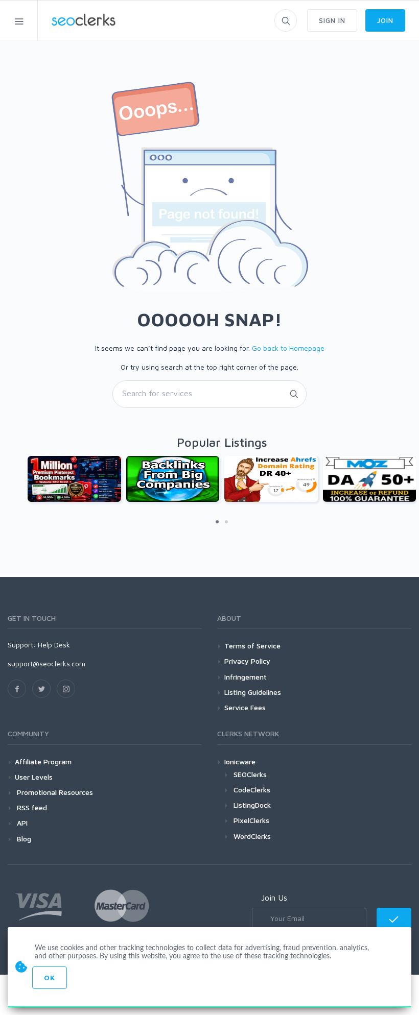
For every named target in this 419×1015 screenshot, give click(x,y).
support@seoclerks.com (46, 663)
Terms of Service (252, 645)
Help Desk (54, 644)
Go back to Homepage (288, 348)
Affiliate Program (43, 761)
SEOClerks (250, 774)
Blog (23, 838)
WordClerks (252, 836)
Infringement (245, 676)
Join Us (274, 897)
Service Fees (245, 707)
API (21, 822)
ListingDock (252, 805)
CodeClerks (252, 789)
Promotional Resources (54, 792)
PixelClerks (251, 820)
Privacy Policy (247, 661)
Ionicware (239, 761)
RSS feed (31, 807)
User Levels (34, 776)
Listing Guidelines (252, 692)
